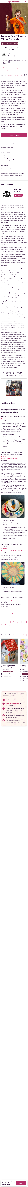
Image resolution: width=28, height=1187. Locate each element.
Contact (18, 195)
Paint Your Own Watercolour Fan (11, 418)
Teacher (16, 75)
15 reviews (4, 456)
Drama (24, 68)
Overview (4, 75)
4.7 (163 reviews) (9, 1182)
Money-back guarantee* (13, 703)
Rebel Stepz (11, 54)
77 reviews (4, 548)
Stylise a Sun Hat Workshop (9, 458)
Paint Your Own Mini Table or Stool (11, 550)
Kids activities (5, 70)
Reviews (10, 75)
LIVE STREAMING (10, 44)
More (21, 75)
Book (20, 1183)
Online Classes (6, 68)
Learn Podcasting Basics (8, 600)
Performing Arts (16, 68)
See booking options (14, 135)
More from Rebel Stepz (9, 635)
